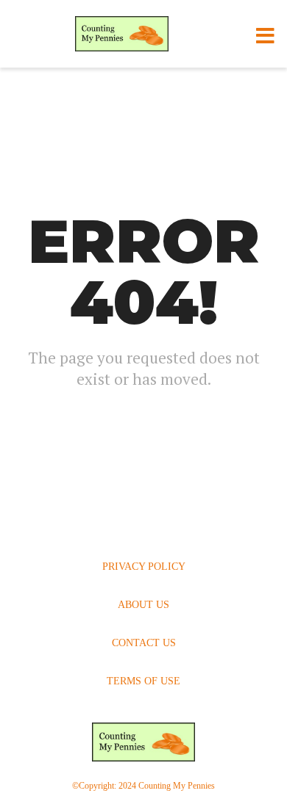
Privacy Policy (143, 566)
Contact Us (144, 642)
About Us (143, 604)
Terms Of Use (143, 681)
